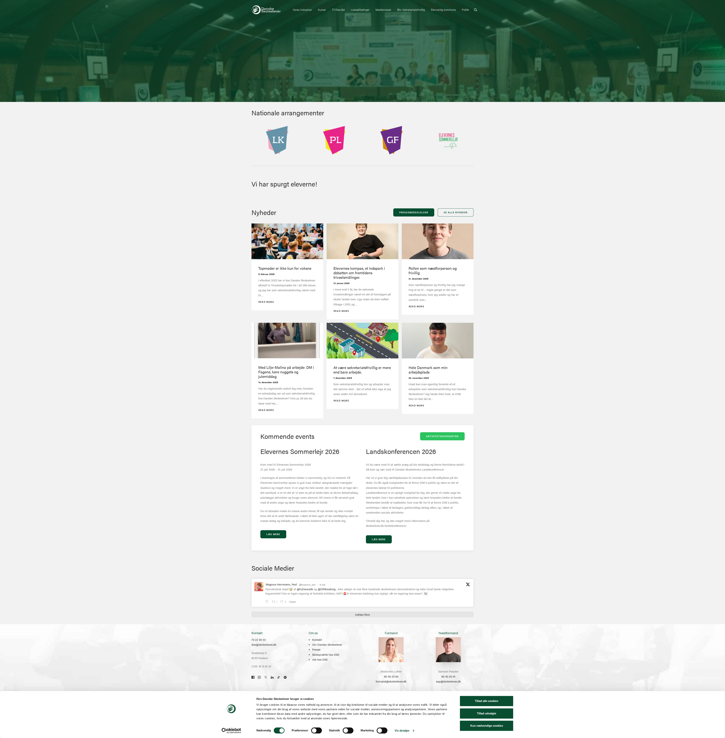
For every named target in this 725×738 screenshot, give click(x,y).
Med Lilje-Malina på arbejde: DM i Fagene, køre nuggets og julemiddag (286, 371)
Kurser (322, 9)
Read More (266, 301)
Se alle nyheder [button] (455, 212)
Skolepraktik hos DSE (325, 654)
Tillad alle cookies (486, 701)
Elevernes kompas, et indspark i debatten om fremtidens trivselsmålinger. (359, 272)
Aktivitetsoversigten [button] (442, 436)
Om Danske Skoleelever (327, 644)
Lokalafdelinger (360, 9)
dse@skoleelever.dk (263, 644)
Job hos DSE (320, 659)
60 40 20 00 (391, 676)
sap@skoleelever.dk (448, 681)
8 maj (322, 584)
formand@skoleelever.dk (391, 681)
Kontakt (317, 640)
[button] (475, 10)
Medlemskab (383, 9)
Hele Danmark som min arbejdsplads (428, 370)
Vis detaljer (402, 730)
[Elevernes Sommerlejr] (448, 141)
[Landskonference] (276, 141)
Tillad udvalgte (486, 713)
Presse (316, 649)
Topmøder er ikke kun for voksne (284, 268)
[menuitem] (302, 10)
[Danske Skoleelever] (266, 10)
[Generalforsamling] (391, 141)
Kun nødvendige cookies (486, 725)
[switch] (316, 730)
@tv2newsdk (305, 589)
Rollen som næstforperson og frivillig (433, 270)
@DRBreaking (327, 589)
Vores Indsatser (302, 9)
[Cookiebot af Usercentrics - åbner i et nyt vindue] (231, 730)
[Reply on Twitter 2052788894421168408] (267, 601)
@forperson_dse (307, 584)
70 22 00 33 (258, 640)
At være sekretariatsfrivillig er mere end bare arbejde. (362, 370)
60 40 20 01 (448, 676)
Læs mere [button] (273, 534)
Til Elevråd (338, 9)
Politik (465, 9)
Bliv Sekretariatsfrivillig (411, 9)
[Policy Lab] (334, 141)
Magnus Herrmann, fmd (281, 584)
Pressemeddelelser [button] (413, 212)
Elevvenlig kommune (443, 9)
